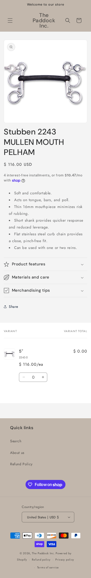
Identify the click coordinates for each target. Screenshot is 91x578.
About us (17, 452)
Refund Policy (21, 464)
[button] (10, 20)
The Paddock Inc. (43, 553)
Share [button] (13, 306)
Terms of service (48, 567)
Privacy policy (64, 560)
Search (15, 441)
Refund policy (41, 560)
